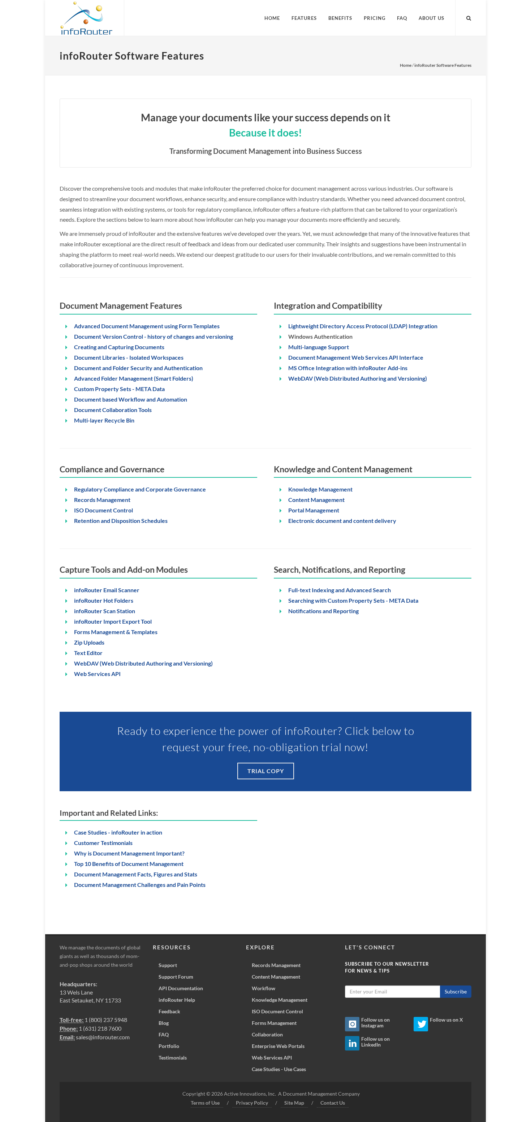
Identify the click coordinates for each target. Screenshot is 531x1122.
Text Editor (88, 652)
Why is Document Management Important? (129, 853)
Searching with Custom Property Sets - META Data (353, 600)
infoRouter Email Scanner (106, 589)
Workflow (263, 988)
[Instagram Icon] (352, 1024)
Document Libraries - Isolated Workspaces (129, 357)
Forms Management (274, 1023)
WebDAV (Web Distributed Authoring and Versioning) (357, 378)
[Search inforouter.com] (468, 17)
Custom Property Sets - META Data (119, 388)
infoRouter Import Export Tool (113, 621)
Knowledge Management (320, 489)
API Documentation (181, 988)
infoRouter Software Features (442, 65)
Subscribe (456, 991)
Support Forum (176, 977)
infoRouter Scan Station (104, 610)
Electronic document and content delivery (342, 520)
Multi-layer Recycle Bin (104, 420)
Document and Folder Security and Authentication (138, 367)
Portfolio (169, 1046)
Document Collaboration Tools (113, 409)
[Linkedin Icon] (352, 1043)
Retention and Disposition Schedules (121, 520)
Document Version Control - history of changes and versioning (153, 336)
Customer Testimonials (103, 842)
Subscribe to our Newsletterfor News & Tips (387, 967)
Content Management (316, 499)
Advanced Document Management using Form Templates (147, 325)
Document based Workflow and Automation (130, 399)
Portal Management (313, 510)
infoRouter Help (177, 1000)
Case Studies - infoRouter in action (118, 832)
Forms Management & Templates (115, 631)
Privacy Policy (252, 1103)
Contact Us (332, 1103)
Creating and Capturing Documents (119, 346)
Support (168, 965)
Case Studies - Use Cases (279, 1069)
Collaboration (267, 1034)
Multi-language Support (318, 346)
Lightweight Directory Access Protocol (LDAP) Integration (362, 325)
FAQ (164, 1034)
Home (405, 65)
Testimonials (173, 1057)
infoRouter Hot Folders (103, 600)
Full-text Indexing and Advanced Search (339, 589)
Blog (164, 1023)
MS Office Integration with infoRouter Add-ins (347, 367)
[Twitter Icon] (421, 1024)
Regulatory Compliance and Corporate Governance (140, 489)
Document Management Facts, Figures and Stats (135, 874)
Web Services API (97, 673)
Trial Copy (265, 770)
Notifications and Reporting (323, 610)
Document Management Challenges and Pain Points (140, 884)
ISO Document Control (103, 510)
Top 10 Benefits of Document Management (129, 863)
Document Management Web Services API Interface (355, 357)
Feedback (169, 1011)
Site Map (294, 1103)
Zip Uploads (89, 642)
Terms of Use (205, 1103)
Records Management (102, 499)
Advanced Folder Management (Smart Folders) (133, 378)
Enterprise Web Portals (278, 1046)
